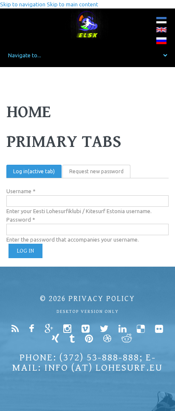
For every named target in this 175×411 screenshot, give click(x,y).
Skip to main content (72, 4)
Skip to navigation (22, 4)
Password (20, 219)
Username (21, 191)
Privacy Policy (101, 298)
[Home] (87, 23)
